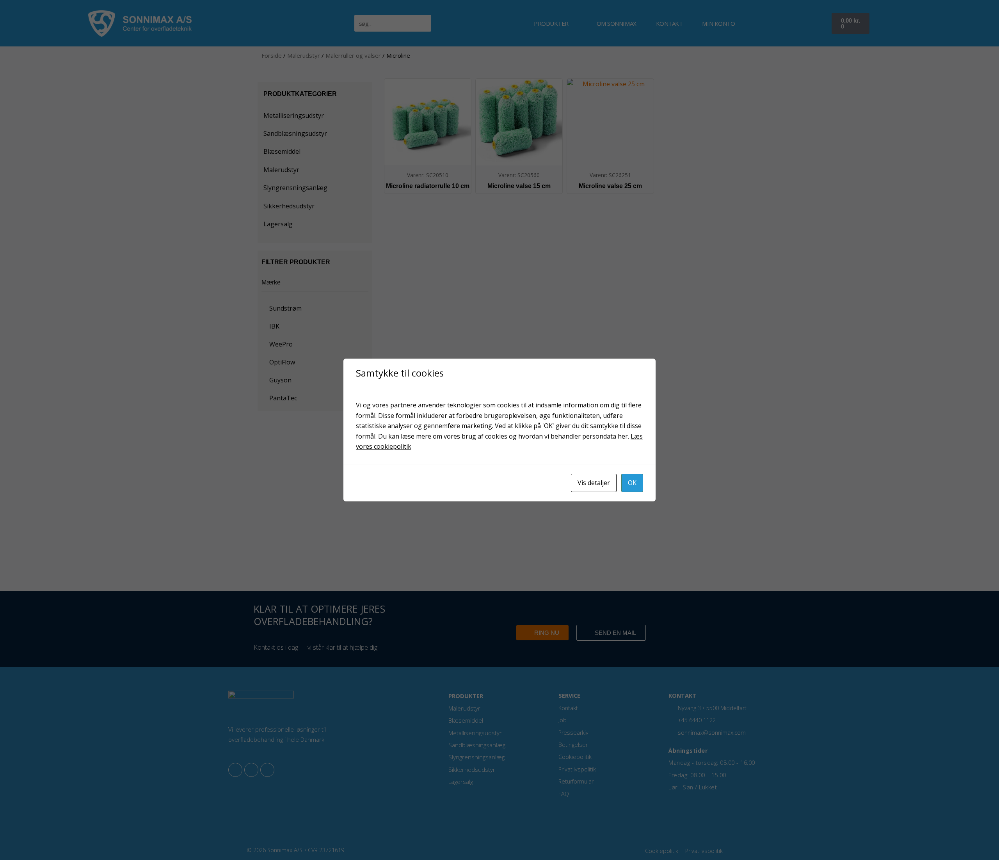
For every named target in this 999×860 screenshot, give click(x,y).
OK (632, 482)
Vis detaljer (594, 482)
